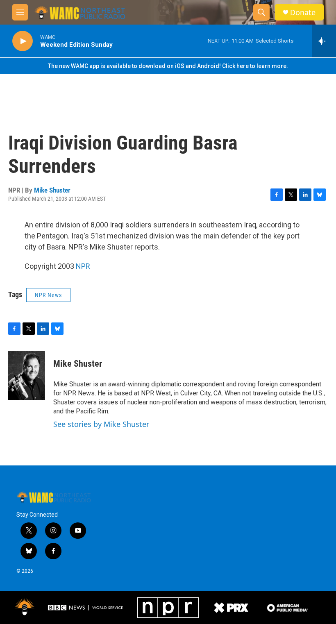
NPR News (48, 295)
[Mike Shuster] (26, 375)
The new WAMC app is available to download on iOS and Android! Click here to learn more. (168, 66)
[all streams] (324, 41)
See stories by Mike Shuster (101, 424)
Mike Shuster (52, 190)
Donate (303, 12)
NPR (83, 266)
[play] (22, 41)
